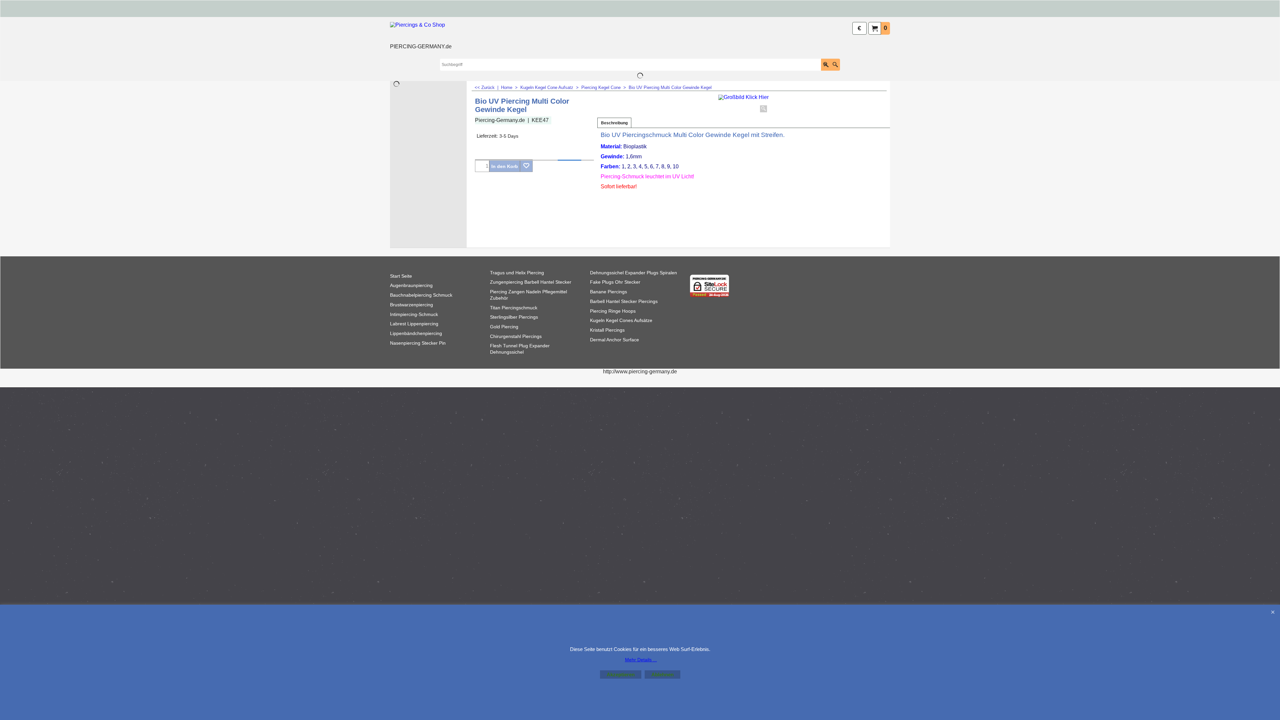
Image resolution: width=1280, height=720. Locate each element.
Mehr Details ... (641, 659)
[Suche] (835, 65)
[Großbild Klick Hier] (743, 104)
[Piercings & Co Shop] (421, 32)
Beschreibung (614, 123)
